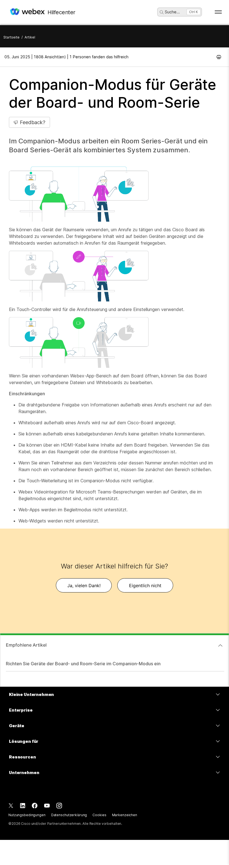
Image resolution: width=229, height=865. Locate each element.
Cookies (99, 815)
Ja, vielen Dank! (84, 585)
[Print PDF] (219, 57)
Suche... (172, 11)
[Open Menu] (218, 12)
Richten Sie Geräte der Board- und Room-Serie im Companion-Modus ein (83, 663)
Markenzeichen (124, 815)
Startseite (11, 37)
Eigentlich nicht (145, 585)
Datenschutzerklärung (69, 815)
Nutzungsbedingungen (27, 815)
